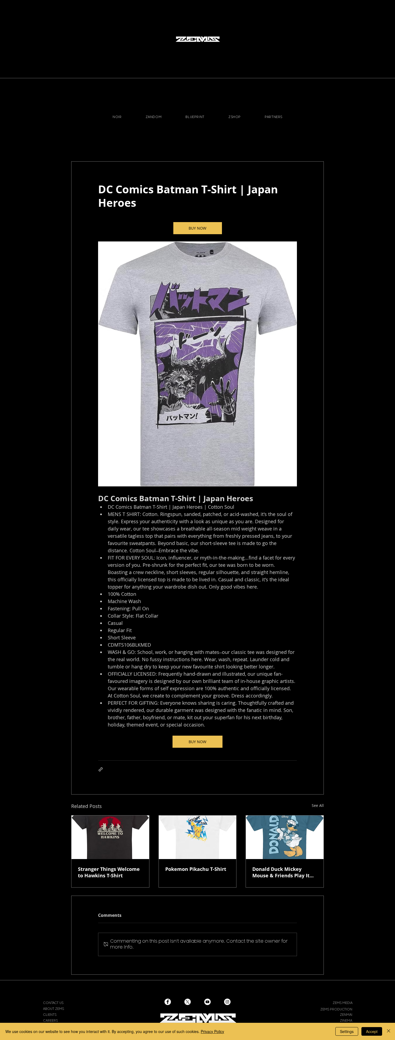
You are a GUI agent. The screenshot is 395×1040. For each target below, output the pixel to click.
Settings (347, 1031)
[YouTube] (207, 1002)
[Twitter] (187, 1002)
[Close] (388, 1031)
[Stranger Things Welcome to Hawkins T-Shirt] (110, 837)
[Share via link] (100, 769)
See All (318, 805)
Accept (372, 1031)
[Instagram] (227, 1002)
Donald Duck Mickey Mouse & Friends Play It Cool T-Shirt (281, 872)
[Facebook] (167, 1002)
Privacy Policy (212, 1031)
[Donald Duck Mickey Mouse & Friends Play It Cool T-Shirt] (285, 837)
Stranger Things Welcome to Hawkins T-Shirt (109, 872)
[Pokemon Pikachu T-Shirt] (197, 837)
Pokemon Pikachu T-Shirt (195, 869)
